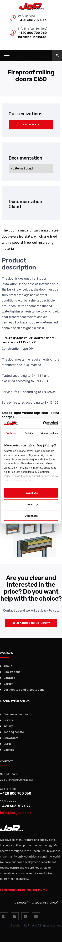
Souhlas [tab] (11, 432)
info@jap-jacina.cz (32, 37)
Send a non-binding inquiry (31, 622)
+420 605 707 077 (32, 20)
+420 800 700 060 (32, 33)
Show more (31, 124)
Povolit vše (31, 492)
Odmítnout (31, 515)
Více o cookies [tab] (49, 432)
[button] (7, 55)
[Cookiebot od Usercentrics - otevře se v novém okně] (43, 423)
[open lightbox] (31, 535)
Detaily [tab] (28, 432)
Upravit (29, 504)
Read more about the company (22, 890)
